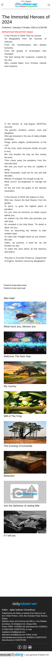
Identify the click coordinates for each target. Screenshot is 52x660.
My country (10, 386)
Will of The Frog (13, 416)
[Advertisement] (26, 96)
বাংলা (22, 1)
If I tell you (10, 535)
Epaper (28, 1)
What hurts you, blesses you (20, 326)
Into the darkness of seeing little (22, 505)
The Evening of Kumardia (18, 446)
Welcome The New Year (17, 356)
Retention (9, 475)
